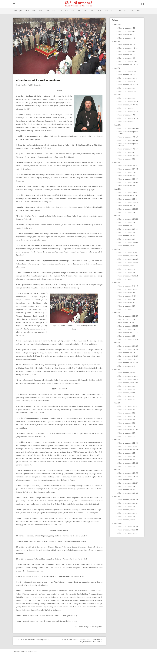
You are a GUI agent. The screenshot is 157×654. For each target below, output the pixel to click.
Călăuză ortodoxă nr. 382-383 (127, 196)
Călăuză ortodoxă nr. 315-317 (127, 363)
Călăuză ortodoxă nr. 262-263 (127, 503)
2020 (66, 11)
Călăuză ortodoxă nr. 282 (126, 456)
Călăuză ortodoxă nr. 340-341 (127, 303)
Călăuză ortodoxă (78, 3)
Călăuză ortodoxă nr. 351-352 (127, 276)
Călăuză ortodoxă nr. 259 (126, 507)
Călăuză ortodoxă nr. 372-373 (127, 219)
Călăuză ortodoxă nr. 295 (126, 423)
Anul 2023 (117, 95)
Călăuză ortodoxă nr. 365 (126, 239)
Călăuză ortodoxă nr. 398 (126, 159)
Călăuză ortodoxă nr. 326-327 (127, 339)
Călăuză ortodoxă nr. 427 (126, 82)
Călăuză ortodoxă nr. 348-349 (127, 286)
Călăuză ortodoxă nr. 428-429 (127, 78)
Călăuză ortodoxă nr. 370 (126, 226)
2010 (132, 11)
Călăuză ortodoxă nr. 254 (126, 520)
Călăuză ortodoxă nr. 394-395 (127, 169)
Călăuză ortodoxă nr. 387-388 (127, 182)
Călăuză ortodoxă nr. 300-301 (127, 406)
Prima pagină (18, 11)
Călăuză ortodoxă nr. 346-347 (127, 289)
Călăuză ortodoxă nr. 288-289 (127, 443)
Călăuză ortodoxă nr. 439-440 (127, 55)
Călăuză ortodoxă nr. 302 (126, 400)
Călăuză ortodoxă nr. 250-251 (127, 530)
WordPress (34, 651)
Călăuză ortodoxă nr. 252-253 (127, 527)
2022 (53, 11)
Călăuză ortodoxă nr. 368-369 (127, 229)
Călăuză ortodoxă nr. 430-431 (127, 75)
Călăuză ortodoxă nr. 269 (126, 486)
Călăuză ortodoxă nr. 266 (126, 490)
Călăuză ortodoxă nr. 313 (126, 373)
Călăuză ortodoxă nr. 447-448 (127, 35)
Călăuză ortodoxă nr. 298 (126, 413)
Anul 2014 (117, 370)
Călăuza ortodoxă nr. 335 (126, 319)
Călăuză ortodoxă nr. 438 (126, 58)
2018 (79, 11)
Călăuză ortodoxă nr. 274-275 (127, 476)
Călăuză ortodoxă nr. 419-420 (127, 102)
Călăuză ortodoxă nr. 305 (126, 390)
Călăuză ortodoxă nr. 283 (126, 453)
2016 (93, 11)
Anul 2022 (117, 125)
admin (38, 85)
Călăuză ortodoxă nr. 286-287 (127, 446)
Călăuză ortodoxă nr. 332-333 (127, 326)
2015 (99, 11)
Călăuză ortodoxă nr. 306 (126, 386)
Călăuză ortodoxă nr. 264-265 (127, 500)
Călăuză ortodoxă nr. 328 (126, 336)
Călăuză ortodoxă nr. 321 (126, 353)
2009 (138, 11)
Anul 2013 (117, 403)
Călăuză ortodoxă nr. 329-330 (127, 333)
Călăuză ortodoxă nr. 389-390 (127, 179)
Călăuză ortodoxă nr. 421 (126, 98)
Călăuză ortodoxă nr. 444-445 (127, 45)
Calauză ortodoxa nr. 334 (126, 323)
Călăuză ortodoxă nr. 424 (126, 88)
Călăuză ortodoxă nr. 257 (126, 517)
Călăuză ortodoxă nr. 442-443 (127, 48)
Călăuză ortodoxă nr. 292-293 (127, 430)
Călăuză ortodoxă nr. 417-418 (127, 105)
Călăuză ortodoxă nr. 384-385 (127, 192)
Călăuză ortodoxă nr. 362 (126, 246)
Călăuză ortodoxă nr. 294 (126, 426)
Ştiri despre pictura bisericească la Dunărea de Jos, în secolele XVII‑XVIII (82, 641)
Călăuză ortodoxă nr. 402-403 (127, 149)
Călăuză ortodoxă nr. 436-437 (127, 61)
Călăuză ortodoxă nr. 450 (126, 28)
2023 (47, 11)
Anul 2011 (117, 470)
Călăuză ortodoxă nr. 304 (126, 393)
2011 (125, 11)
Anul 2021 (117, 162)
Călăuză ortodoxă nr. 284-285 (127, 450)
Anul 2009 (118, 523)
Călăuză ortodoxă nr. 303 (126, 396)
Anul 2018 (117, 249)
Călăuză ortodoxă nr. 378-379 (127, 202)
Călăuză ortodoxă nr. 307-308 (127, 383)
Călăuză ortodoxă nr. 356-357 (127, 263)
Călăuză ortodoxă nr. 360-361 (127, 253)
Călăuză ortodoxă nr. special (127, 259)
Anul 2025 (117, 41)
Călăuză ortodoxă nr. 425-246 (127, 85)
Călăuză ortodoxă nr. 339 (126, 306)
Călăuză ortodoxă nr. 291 (126, 433)
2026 (27, 11)
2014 (106, 11)
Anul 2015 (117, 343)
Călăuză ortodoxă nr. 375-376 (127, 209)
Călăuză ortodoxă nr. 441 (126, 51)
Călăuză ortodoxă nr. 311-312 (127, 376)
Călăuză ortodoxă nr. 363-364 (127, 243)
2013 (112, 11)
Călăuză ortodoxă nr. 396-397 (127, 166)
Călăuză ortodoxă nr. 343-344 (127, 296)
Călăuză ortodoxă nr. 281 (126, 460)
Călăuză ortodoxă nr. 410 (126, 122)
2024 (40, 11)
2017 (86, 11)
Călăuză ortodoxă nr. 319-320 (127, 356)
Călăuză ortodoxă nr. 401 (126, 152)
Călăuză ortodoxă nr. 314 (126, 366)
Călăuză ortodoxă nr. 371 (126, 222)
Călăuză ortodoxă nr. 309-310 (127, 380)
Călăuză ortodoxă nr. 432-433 (127, 71)
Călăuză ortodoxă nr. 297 (126, 416)
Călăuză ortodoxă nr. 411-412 (127, 118)
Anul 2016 (117, 313)
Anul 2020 (117, 189)
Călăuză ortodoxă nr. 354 (126, 269)
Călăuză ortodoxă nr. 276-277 (127, 473)
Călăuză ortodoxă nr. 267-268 (127, 493)
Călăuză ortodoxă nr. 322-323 (127, 349)
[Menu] (14, 4)
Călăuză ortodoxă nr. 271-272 (127, 483)
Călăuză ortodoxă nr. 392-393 (127, 172)
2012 (119, 11)
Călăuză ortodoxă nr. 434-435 (127, 65)
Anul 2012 (117, 440)
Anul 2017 (117, 283)
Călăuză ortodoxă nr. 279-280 (127, 463)
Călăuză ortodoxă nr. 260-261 (127, 513)
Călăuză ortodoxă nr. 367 (126, 232)
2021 (60, 11)
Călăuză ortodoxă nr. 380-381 (127, 199)
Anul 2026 (117, 25)
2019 (73, 11)
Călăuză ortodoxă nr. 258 (126, 510)
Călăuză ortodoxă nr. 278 (126, 466)
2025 (34, 11)
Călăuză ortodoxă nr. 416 (126, 108)
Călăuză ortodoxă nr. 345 (126, 293)
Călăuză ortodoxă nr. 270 (126, 480)
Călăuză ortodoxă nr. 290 (126, 436)
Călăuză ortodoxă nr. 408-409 (128, 128)
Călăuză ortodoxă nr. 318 (126, 359)
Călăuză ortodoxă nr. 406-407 (127, 137)
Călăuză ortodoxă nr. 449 (126, 31)
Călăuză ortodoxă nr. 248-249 (127, 533)
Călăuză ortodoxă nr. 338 (126, 309)
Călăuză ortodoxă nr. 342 (126, 299)
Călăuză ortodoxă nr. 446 (126, 38)
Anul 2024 (117, 68)
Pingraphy (16, 651)
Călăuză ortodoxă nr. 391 (126, 176)
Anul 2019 (117, 216)
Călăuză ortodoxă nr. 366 (126, 236)
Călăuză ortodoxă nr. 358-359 (127, 256)
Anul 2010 (117, 497)
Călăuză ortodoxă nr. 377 (126, 206)
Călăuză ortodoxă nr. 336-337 (127, 316)
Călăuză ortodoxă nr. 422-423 (127, 92)
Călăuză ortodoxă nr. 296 (126, 420)
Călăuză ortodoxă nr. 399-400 (127, 156)
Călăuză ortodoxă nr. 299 (126, 410)
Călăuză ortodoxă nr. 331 (126, 329)
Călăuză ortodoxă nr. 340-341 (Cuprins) (33, 640)
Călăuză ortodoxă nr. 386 (126, 186)
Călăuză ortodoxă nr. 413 (126, 115)
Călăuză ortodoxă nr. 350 (126, 279)
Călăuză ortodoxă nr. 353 (126, 273)
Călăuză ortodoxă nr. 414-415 (127, 112)
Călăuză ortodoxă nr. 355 (126, 266)
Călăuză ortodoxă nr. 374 (126, 212)
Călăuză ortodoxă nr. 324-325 (127, 346)
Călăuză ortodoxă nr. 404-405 (127, 140)
